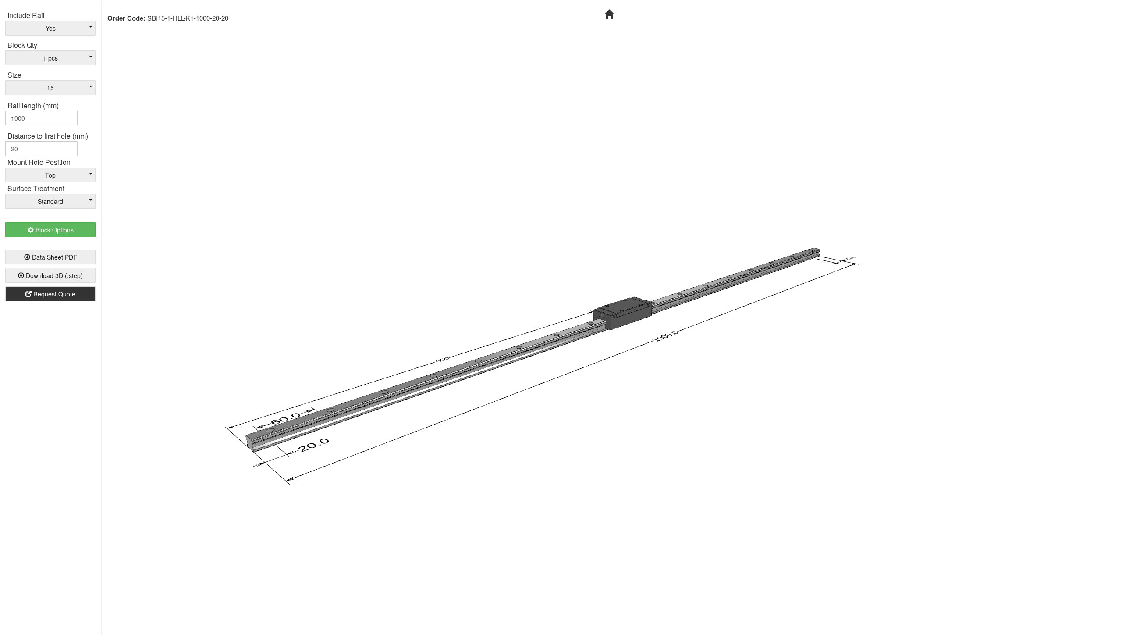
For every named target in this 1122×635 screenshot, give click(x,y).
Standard (50, 201)
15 (50, 87)
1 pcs (50, 58)
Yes (51, 28)
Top (50, 175)
